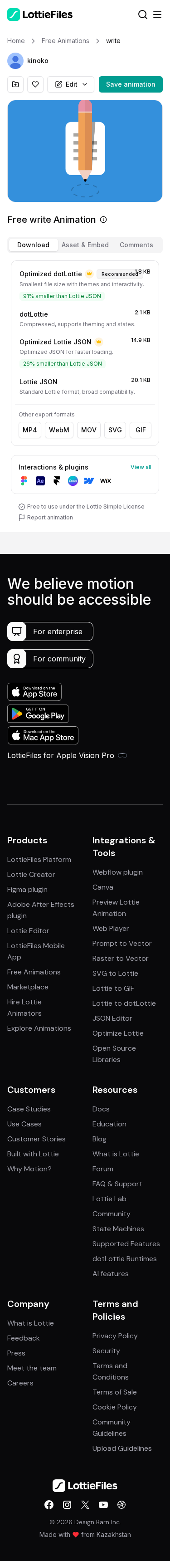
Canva (102, 887)
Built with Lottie (33, 1154)
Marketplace (28, 987)
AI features (110, 1273)
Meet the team (32, 1368)
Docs (101, 1109)
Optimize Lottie (118, 1033)
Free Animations (34, 972)
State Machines (118, 1228)
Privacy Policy (115, 1336)
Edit (72, 84)
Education (109, 1124)
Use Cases (24, 1124)
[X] (85, 1504)
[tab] (33, 245)
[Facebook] (49, 1504)
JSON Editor (112, 1018)
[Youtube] (103, 1504)
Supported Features (126, 1243)
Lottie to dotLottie (124, 1003)
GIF (141, 430)
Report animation (50, 517)
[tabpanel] (85, 394)
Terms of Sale (114, 1392)
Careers (20, 1383)
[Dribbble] (121, 1504)
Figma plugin (27, 889)
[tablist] (85, 245)
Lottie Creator (31, 874)
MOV (89, 430)
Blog (99, 1139)
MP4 (30, 430)
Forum (102, 1169)
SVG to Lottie (115, 973)
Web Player (110, 928)
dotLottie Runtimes (124, 1258)
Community (111, 1213)
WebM (59, 430)
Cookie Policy (114, 1407)
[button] (15, 61)
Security (106, 1350)
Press (16, 1353)
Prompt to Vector (122, 943)
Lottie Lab (109, 1199)
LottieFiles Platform (39, 859)
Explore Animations (39, 1028)
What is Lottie (115, 1154)
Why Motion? (29, 1169)
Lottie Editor (28, 930)
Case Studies (29, 1109)
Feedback (23, 1338)
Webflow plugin (117, 872)
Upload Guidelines (122, 1448)
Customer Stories (36, 1139)
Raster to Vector (120, 958)
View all (141, 467)
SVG (115, 430)
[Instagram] (67, 1504)
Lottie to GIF (113, 988)
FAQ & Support (117, 1184)
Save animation (130, 84)
